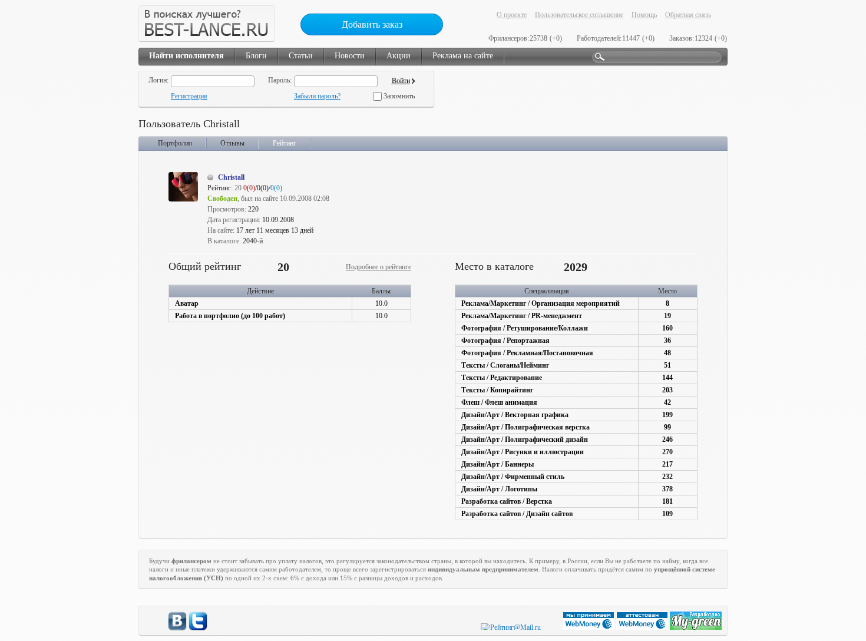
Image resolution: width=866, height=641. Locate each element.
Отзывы (232, 143)
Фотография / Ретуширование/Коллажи (524, 328)
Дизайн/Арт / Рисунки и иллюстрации (522, 452)
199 (667, 415)
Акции (398, 55)
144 (667, 378)
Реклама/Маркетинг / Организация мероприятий (540, 303)
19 (667, 316)
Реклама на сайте (462, 55)
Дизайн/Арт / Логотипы (499, 489)
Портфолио (175, 143)
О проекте (512, 15)
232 (667, 477)
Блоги (256, 55)
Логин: (158, 80)
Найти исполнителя (186, 55)
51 (667, 365)
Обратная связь (688, 15)
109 (667, 514)
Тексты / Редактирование (501, 378)
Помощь (644, 15)
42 (667, 402)
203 (667, 390)
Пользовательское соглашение (579, 15)
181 (667, 501)
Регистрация (189, 96)
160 (667, 328)
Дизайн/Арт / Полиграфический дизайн (524, 439)
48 (667, 353)
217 (667, 464)
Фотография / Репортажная (505, 340)
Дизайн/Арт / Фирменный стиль (512, 477)
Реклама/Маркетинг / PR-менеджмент (521, 316)
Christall (231, 177)
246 (667, 439)
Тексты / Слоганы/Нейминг (505, 365)
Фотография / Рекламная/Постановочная (527, 353)
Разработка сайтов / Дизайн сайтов (517, 514)
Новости (350, 55)
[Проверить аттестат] (643, 627)
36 (667, 340)
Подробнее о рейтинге (378, 267)
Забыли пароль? (317, 96)
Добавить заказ (372, 24)
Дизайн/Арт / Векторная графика (514, 415)
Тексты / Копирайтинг (497, 390)
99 (667, 427)
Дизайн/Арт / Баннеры (497, 464)
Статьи (301, 55)
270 (667, 452)
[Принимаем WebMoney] (589, 627)
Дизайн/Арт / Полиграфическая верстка (525, 427)
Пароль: (280, 80)
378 (667, 489)
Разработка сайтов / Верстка (506, 501)
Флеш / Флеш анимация (499, 402)
